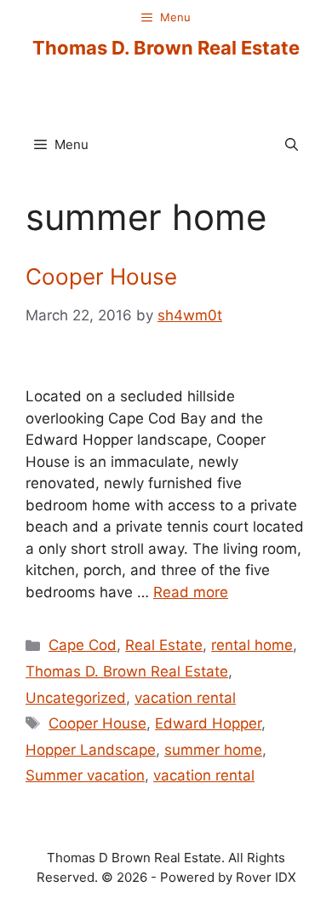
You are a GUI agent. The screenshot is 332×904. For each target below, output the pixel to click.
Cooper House (101, 276)
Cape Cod (83, 645)
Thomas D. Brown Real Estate (166, 48)
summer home (213, 749)
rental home (252, 645)
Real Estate (164, 645)
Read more (190, 592)
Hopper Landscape (91, 749)
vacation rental (185, 697)
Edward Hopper (208, 723)
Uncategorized (76, 697)
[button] (291, 144)
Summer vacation (85, 775)
